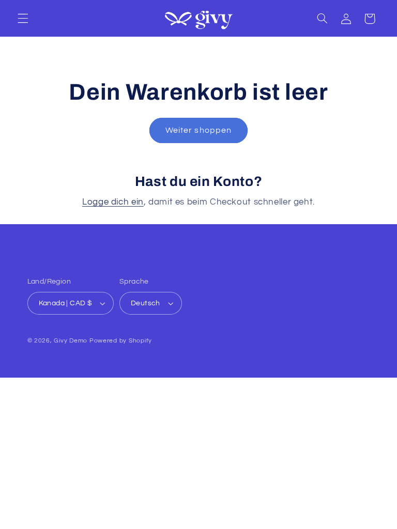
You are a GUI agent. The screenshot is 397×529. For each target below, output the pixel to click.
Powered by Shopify (120, 341)
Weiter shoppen (198, 130)
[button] (23, 18)
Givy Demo (70, 341)
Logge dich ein (113, 202)
